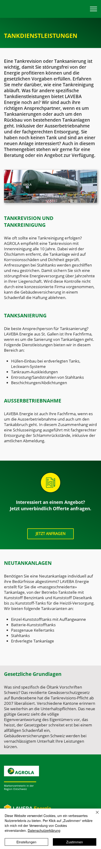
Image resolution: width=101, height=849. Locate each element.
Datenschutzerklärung (44, 830)
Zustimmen (74, 842)
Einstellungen (26, 842)
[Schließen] (94, 815)
